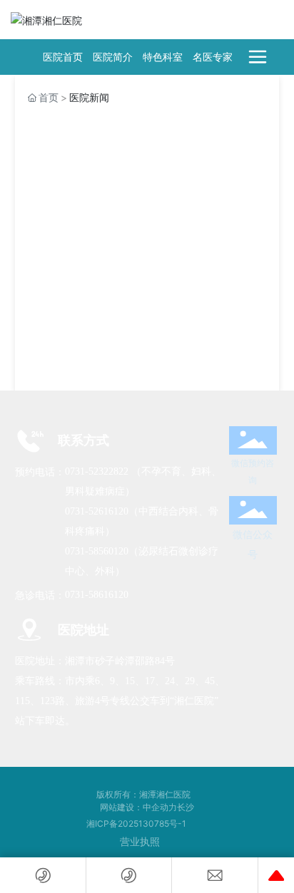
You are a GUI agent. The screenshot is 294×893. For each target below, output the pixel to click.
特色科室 (163, 57)
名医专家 (213, 57)
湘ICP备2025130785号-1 (136, 823)
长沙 (185, 807)
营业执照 (140, 841)
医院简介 (113, 57)
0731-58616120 (96, 594)
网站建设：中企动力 (138, 807)
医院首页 (63, 57)
